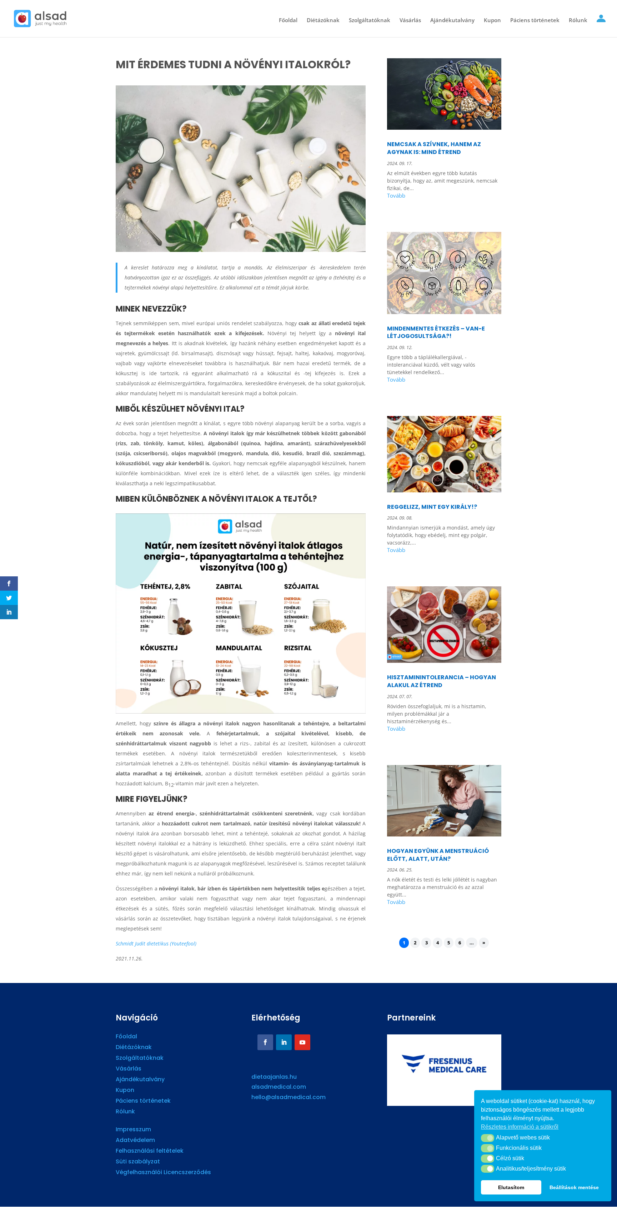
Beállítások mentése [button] (574, 1187)
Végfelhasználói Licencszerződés (163, 1173)
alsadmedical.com (278, 1087)
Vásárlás (410, 21)
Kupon (492, 21)
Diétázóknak (323, 21)
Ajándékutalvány (452, 21)
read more (444, 197)
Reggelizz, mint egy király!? (432, 507)
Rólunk (578, 21)
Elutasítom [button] (511, 1187)
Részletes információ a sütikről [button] (519, 1127)
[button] (487, 1138)
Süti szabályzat (138, 1162)
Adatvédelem (135, 1141)
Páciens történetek (535, 21)
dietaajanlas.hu (274, 1077)
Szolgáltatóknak (369, 21)
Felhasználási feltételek (150, 1151)
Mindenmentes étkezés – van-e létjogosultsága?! (436, 332)
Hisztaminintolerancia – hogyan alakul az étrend (441, 681)
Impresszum (133, 1130)
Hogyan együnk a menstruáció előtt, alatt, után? (438, 855)
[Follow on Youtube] (302, 1042)
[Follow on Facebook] (265, 1042)
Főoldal (288, 21)
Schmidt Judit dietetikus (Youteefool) (156, 943)
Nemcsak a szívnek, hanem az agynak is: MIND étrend (434, 148)
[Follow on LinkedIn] (284, 1042)
